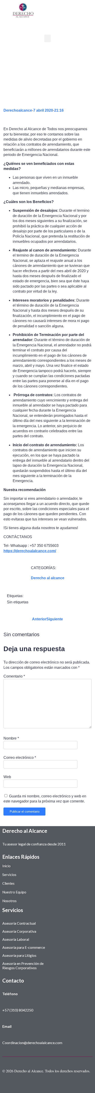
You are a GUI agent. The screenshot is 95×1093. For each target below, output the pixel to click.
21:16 (59, 110)
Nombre (11, 738)
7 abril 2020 (43, 110)
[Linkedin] (54, 1086)
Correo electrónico (19, 758)
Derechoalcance (17, 110)
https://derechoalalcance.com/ (29, 551)
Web (7, 777)
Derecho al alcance (47, 578)
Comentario (14, 676)
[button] (47, 38)
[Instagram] (40, 1086)
